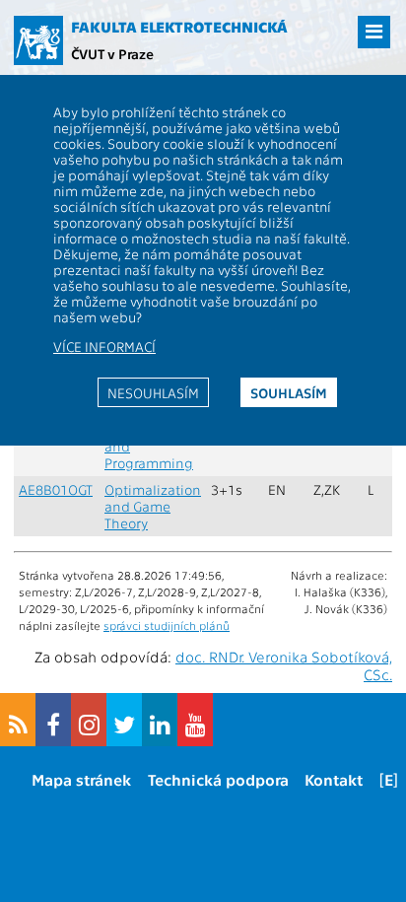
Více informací (104, 346)
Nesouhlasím (153, 392)
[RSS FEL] (17, 719)
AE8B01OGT (56, 489)
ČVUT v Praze (112, 53)
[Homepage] (38, 40)
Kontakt (333, 779)
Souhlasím (288, 392)
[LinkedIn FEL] (159, 719)
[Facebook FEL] (53, 719)
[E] (388, 779)
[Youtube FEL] (195, 719)
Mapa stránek (81, 779)
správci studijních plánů (166, 625)
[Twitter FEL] (124, 719)
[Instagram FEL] (88, 719)
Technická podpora (218, 779)
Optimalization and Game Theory (152, 506)
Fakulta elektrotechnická (179, 26)
